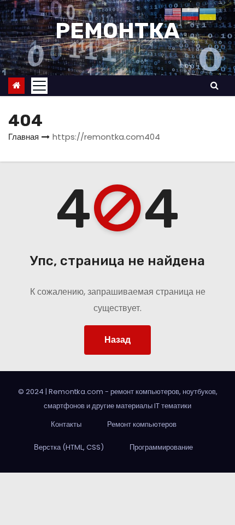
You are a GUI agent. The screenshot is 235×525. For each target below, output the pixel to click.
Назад (117, 339)
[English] (172, 13)
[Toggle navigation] (39, 85)
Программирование (161, 447)
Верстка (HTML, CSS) (69, 447)
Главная (23, 136)
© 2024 (31, 391)
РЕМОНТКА (117, 31)
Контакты (66, 424)
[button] (214, 85)
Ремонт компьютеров (142, 424)
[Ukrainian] (207, 13)
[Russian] (190, 13)
